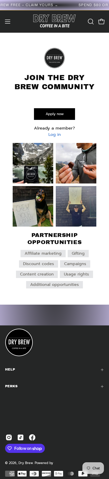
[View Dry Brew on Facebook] (32, 437)
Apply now (55, 114)
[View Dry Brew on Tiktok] (20, 437)
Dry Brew (26, 462)
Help (10, 369)
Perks (11, 386)
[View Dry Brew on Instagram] (9, 437)
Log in (54, 135)
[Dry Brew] (54, 21)
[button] (90, 21)
